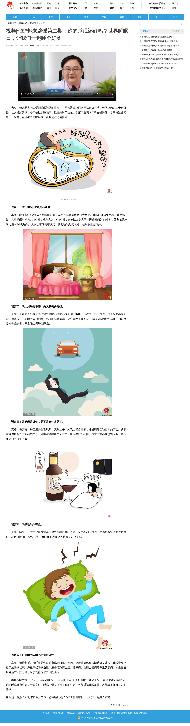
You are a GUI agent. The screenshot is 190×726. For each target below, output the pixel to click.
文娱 (104, 17)
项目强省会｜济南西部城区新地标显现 (157, 37)
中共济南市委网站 (157, 3)
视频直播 (23, 8)
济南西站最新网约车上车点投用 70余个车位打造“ (161, 46)
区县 (174, 3)
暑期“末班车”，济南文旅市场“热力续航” (157, 68)
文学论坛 (73, 8)
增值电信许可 (59, 713)
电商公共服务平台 (157, 8)
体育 (122, 17)
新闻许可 (47, 713)
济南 (33, 17)
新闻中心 (23, 3)
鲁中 (132, 3)
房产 (112, 3)
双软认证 (71, 713)
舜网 (32, 45)
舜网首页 (12, 23)
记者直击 (34, 23)
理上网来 (73, 3)
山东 (57, 8)
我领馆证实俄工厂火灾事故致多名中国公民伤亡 (160, 41)
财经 (112, 8)
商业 (122, 8)
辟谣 (85, 3)
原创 (49, 8)
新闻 (15, 17)
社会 (86, 17)
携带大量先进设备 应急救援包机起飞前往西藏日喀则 (162, 59)
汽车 (122, 3)
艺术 (85, 8)
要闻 (49, 3)
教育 (96, 8)
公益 (132, 8)
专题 (57, 3)
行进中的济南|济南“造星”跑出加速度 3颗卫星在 (160, 63)
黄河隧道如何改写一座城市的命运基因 (157, 50)
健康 (96, 3)
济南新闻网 (37, 8)
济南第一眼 (37, 3)
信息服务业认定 (84, 713)
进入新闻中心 (177, 31)
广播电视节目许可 (101, 713)
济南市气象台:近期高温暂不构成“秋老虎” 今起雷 (161, 55)
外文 (174, 8)
